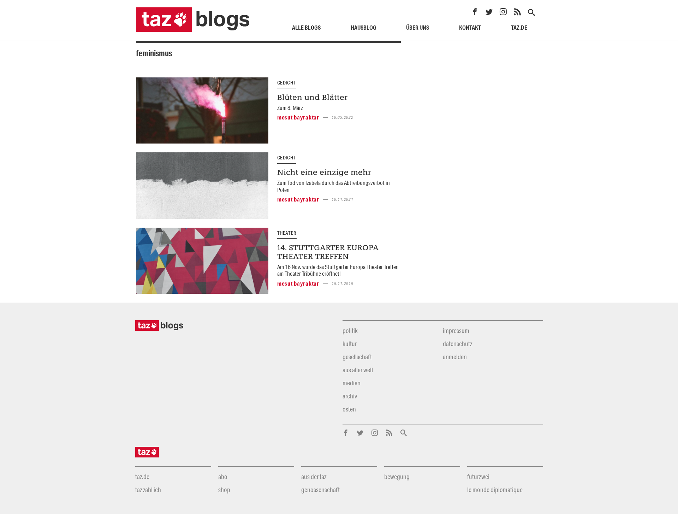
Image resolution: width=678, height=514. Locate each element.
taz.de (519, 27)
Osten (349, 409)
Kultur (350, 343)
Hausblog (363, 27)
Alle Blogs (306, 27)
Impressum (456, 330)
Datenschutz (457, 343)
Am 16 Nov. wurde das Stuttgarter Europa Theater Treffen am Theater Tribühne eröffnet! (338, 270)
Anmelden (455, 357)
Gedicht (286, 83)
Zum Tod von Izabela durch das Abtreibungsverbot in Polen (333, 186)
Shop (224, 489)
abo (222, 476)
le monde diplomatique (495, 489)
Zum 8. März (290, 107)
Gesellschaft (357, 357)
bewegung (397, 476)
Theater (287, 233)
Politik (350, 330)
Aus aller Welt (358, 370)
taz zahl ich (148, 489)
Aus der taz (313, 476)
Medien (352, 383)
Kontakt (470, 27)
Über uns (417, 27)
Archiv (350, 396)
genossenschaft (320, 489)
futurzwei (478, 476)
